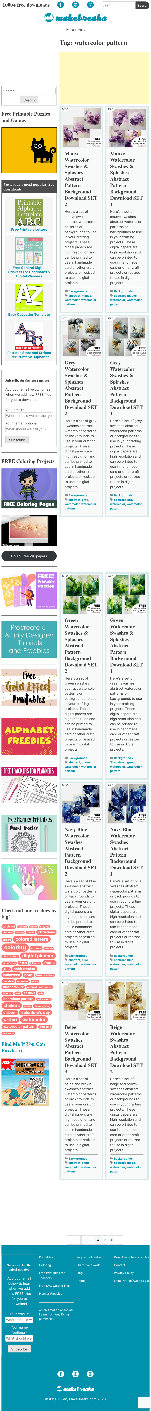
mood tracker (13, 987)
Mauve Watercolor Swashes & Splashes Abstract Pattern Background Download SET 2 (81, 179)
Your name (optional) (22, 423)
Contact (119, 1265)
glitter (6, 969)
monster (22, 981)
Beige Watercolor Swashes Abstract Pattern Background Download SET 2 (126, 1049)
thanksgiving (42, 1006)
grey (85, 500)
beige (85, 1163)
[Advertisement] (104, 78)
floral (23, 963)
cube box (48, 949)
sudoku (27, 1006)
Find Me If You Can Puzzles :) (23, 1047)
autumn (33, 927)
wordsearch (8, 1033)
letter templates (45, 975)
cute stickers (10, 956)
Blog (79, 1273)
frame (49, 962)
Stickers (11, 1005)
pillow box (8, 993)
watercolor (72, 300)
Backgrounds (78, 291)
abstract (74, 295)
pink (17, 993)
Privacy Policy (124, 1273)
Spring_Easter (44, 999)
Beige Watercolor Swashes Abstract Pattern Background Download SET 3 (81, 1049)
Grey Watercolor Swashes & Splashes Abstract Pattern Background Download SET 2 (81, 388)
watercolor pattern (19, 1026)
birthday (8, 932)
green (86, 762)
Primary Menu (75, 29)
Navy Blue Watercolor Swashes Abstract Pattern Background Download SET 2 (81, 851)
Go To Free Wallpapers (29, 556)
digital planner (38, 955)
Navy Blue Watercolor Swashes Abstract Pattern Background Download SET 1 (126, 851)
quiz (40, 993)
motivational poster (39, 987)
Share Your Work (88, 1265)
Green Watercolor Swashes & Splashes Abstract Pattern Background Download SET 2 (81, 645)
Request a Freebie (88, 1257)
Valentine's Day (35, 1012)
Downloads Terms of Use (131, 1257)
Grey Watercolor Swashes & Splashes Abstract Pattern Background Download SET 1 (126, 388)
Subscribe (17, 440)
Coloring (15, 947)
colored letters (31, 939)
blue (85, 960)
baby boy (44, 926)
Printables (46, 1257)
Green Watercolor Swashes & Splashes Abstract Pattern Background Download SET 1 (126, 645)
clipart (7, 939)
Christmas (46, 932)
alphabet (22, 927)
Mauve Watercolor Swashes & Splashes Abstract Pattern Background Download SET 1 (126, 179)
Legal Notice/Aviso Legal (131, 1281)
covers (36, 948)
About (80, 1281)
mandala (8, 981)
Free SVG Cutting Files (54, 1285)
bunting (20, 932)
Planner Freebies (50, 1293)
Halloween (11, 975)
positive (29, 993)
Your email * (14, 410)
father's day (9, 963)
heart (28, 975)
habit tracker (24, 969)
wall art (10, 1019)
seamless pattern (18, 998)
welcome (45, 1026)
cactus (30, 932)
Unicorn (10, 1012)
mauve (86, 295)
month (34, 981)
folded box (35, 963)
